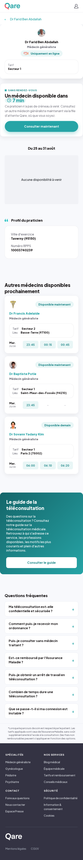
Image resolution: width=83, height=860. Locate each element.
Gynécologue (14, 768)
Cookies (49, 815)
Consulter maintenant (41, 126)
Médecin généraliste (17, 762)
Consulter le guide (41, 562)
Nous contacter (15, 804)
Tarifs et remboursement (59, 775)
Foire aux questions (17, 798)
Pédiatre (10, 775)
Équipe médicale (54, 768)
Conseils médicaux (55, 782)
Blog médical (52, 762)
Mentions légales (15, 848)
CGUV (35, 848)
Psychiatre (12, 782)
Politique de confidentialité (60, 798)
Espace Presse (14, 811)
